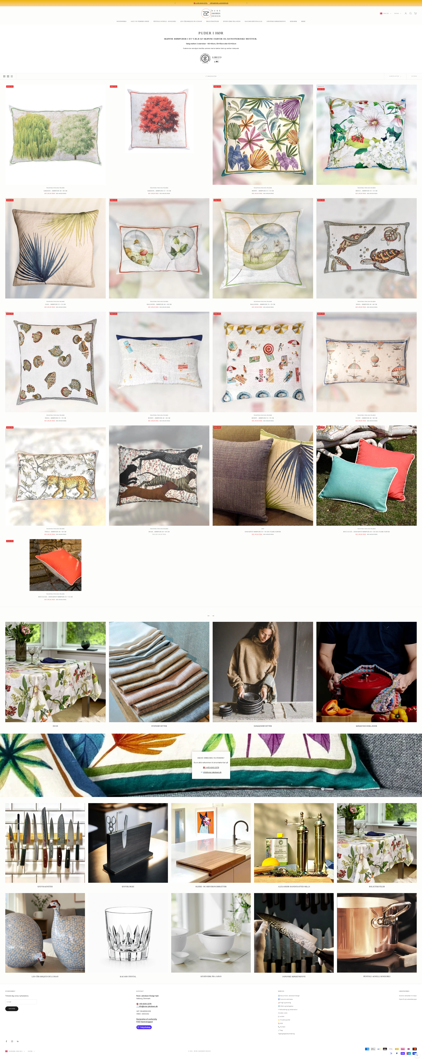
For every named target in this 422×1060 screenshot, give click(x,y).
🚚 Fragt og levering (284, 1003)
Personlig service (189, 2)
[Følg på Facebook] (6, 1041)
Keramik (293, 21)
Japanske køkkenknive (276, 21)
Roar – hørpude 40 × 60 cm (159, 532)
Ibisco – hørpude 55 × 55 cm (366, 191)
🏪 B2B (280, 1023)
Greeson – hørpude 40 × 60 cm (55, 191)
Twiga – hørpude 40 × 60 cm (55, 532)
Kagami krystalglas (253, 21)
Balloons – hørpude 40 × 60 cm (159, 304)
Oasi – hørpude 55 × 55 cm (55, 304)
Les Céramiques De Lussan (191, 21)
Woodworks (122, 21)
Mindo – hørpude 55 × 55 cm (263, 191)
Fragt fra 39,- (205, 2)
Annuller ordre (282, 1013)
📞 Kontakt (281, 1027)
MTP (263, 528)
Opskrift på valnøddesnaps (408, 999)
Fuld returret (212, 4)
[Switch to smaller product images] (8, 76)
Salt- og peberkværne (140, 21)
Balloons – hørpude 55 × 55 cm (262, 304)
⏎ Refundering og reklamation (287, 1009)
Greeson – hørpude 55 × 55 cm (159, 191)
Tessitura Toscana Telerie (55, 187)
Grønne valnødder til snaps (408, 996)
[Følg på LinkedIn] (18, 1041)
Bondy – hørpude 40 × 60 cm (159, 418)
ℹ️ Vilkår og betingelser (285, 1006)
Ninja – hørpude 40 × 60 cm (366, 304)
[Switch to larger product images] (4, 76)
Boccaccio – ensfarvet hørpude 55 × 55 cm (55, 597)
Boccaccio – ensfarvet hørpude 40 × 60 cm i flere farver (366, 532)
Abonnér (11, 1008)
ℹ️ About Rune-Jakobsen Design (289, 996)
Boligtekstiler (212, 21)
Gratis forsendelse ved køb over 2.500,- (226, 2)
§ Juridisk (281, 1016)
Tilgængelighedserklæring (286, 1034)
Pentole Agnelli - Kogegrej (165, 21)
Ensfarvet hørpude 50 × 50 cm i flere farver (263, 532)
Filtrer (414, 76)
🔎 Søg (280, 1030)
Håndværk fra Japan (231, 21)
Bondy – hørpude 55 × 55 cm (263, 418)
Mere (303, 21)
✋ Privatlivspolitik (284, 1020)
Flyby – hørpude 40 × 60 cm (366, 418)
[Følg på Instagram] (12, 1041)
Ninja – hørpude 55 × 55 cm (55, 418)
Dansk (396, 13)
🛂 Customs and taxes (285, 999)
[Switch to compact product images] (12, 76)
